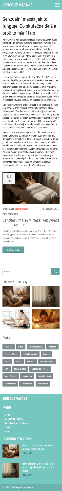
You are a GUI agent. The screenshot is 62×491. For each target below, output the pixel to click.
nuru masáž (43, 383)
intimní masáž (11, 376)
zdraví (7, 361)
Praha (20, 346)
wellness (52, 346)
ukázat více (13, 249)
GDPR (7, 427)
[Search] (55, 271)
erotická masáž (11, 353)
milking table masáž (40, 368)
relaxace (8, 346)
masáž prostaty (46, 361)
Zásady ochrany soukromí (16, 423)
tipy (6, 368)
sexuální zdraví (44, 376)
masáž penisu (20, 368)
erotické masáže (30, 353)
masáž (18, 361)
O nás (7, 414)
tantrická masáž (36, 346)
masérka (30, 361)
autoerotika (27, 376)
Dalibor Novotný (20, 208)
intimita (46, 353)
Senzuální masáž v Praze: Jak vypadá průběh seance (31, 222)
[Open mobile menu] (57, 5)
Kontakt (8, 431)
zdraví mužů (27, 383)
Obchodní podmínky (14, 418)
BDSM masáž (10, 383)
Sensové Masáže (17, 4)
